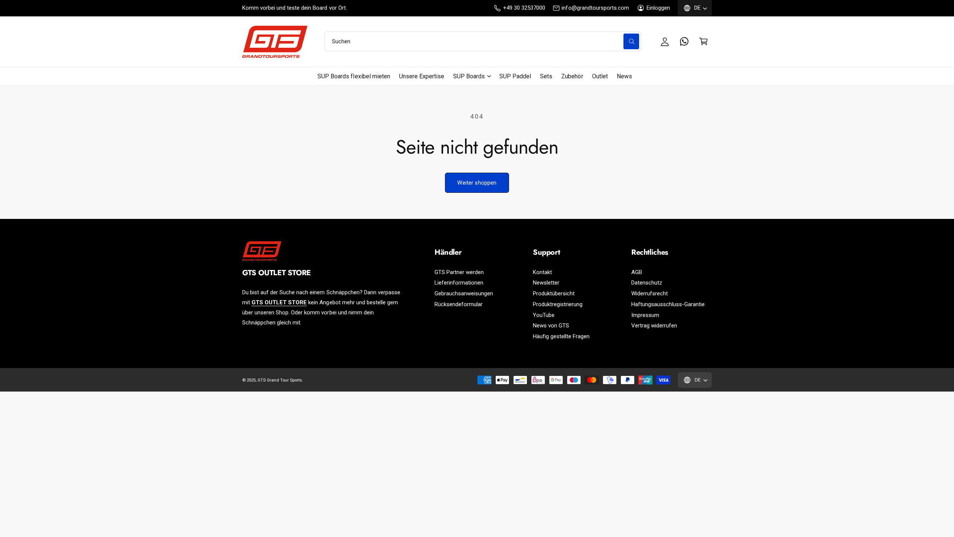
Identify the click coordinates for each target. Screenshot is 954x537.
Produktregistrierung (557, 304)
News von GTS (551, 325)
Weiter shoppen (476, 182)
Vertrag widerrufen (654, 325)
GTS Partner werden (459, 272)
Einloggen (658, 7)
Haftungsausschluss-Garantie (668, 304)
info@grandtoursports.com (595, 7)
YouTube (544, 315)
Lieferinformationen (459, 282)
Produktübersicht (554, 293)
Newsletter (546, 282)
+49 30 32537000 (524, 7)
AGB (636, 272)
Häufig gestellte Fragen (561, 336)
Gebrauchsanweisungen (464, 293)
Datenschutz (646, 282)
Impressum (645, 315)
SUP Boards (469, 76)
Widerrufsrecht (649, 293)
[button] (703, 41)
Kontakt (542, 272)
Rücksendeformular (459, 304)
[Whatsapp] (684, 41)
